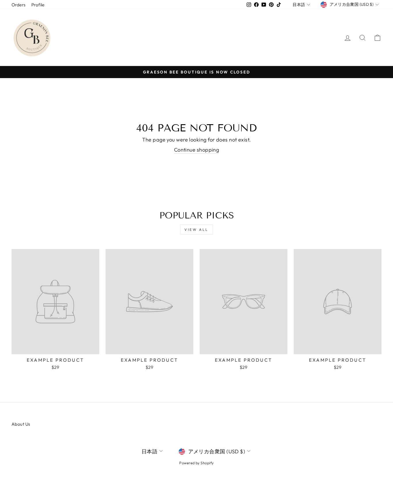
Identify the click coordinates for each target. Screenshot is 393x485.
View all (196, 229)
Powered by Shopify (196, 463)
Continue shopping (196, 149)
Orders (19, 4)
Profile (38, 4)
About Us (21, 424)
